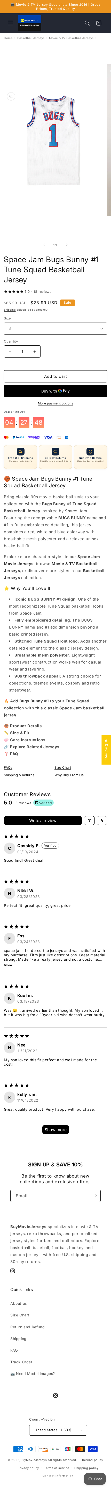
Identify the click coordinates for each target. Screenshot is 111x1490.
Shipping (10, 309)
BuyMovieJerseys (33, 1460)
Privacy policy (28, 1468)
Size (7, 318)
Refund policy (92, 1460)
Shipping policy (86, 1468)
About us (18, 1303)
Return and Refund (27, 1327)
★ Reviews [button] (106, 749)
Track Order (21, 1362)
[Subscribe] (94, 1196)
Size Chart (62, 767)
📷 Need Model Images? (32, 1373)
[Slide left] (44, 245)
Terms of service (56, 1468)
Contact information (58, 1476)
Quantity (11, 341)
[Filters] (89, 820)
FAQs (8, 767)
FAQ (14, 1350)
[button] (10, 23)
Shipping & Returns (19, 775)
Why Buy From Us (69, 775)
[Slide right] (67, 245)
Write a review (43, 820)
